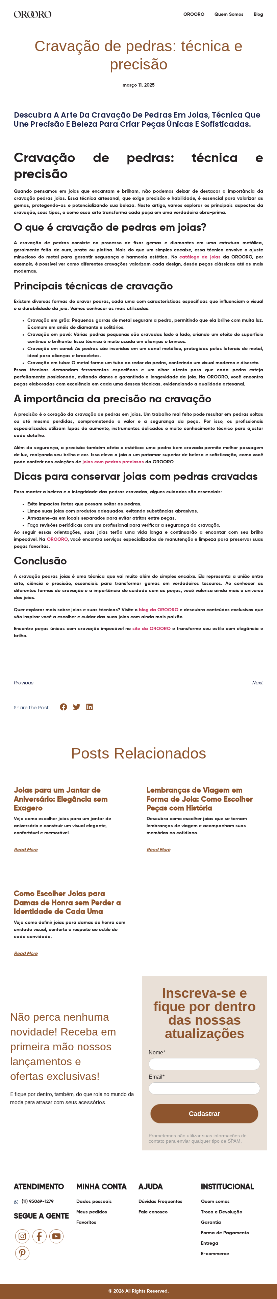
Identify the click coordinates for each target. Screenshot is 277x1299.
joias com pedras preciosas (113, 462)
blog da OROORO (158, 610)
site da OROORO (151, 628)
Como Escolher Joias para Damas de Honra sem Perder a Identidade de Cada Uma (67, 903)
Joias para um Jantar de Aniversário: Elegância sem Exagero (61, 799)
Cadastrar (204, 1113)
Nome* (157, 1052)
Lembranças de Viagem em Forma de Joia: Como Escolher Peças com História (200, 799)
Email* (157, 1077)
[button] (64, 707)
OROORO (193, 14)
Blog (258, 14)
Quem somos (229, 14)
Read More (25, 849)
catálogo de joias (199, 257)
